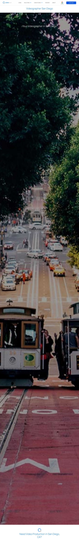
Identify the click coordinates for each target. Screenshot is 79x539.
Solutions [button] (27, 2)
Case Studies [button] (37, 2)
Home (20, 2)
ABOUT (54, 2)
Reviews (47, 2)
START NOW (71, 2)
